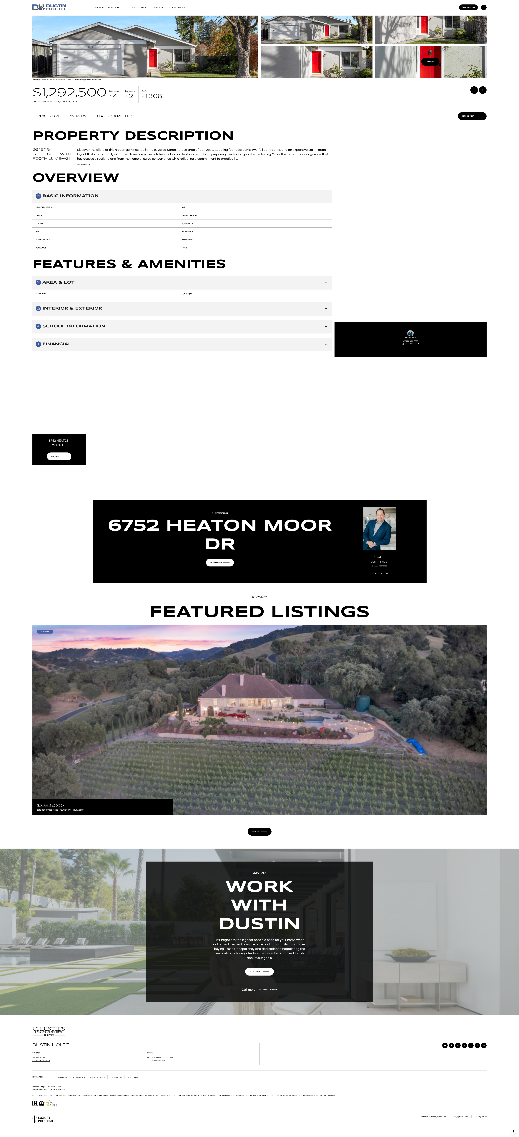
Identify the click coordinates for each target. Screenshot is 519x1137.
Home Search (115, 7)
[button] (472, 116)
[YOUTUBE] (445, 1045)
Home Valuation (97, 1077)
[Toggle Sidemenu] (484, 7)
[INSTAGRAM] (458, 1045)
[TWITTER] (471, 1045)
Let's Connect (177, 7)
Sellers (143, 7)
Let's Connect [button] (134, 1077)
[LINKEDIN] (464, 1045)
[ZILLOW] (484, 1045)
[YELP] (477, 1045)
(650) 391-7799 (468, 7)
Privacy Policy (481, 1117)
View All (430, 62)
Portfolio (98, 7)
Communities (158, 7)
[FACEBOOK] (451, 1045)
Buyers (130, 7)
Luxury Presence (438, 1117)
